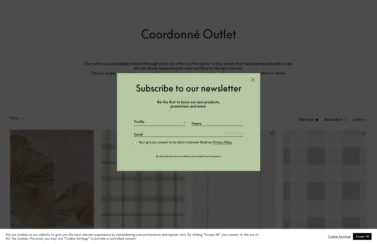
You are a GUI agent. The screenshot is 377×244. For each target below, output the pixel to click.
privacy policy (213, 156)
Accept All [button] (362, 236)
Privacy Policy (222, 142)
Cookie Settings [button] (339, 237)
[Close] (253, 80)
